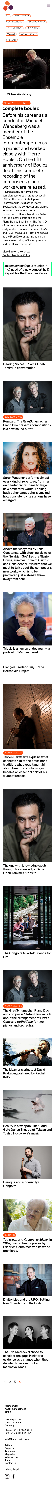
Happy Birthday (14, 28)
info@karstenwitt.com (17, 1439)
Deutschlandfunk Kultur (16, 255)
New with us (33, 28)
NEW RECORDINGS (13, 417)
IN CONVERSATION (13, 753)
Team (7, 1460)
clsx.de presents (28, 34)
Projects (9, 1448)
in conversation (36, 22)
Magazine (10, 1454)
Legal (16, 1469)
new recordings (15, 22)
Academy (10, 1451)
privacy (8, 1469)
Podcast (10, 34)
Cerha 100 (11, 40)
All (7, 16)
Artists (8, 1445)
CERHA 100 (9, 1235)
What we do (11, 1457)
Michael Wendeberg (19, 94)
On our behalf (21, 16)
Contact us (10, 1463)
